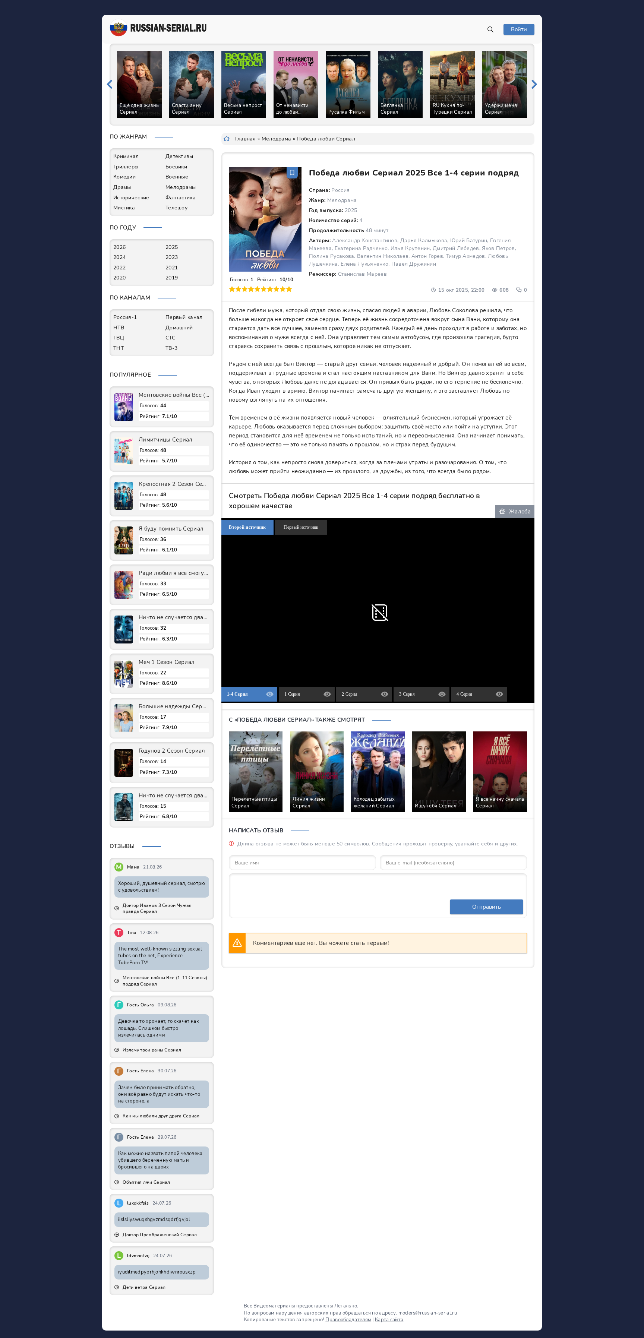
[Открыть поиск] (490, 29)
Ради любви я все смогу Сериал (174, 573)
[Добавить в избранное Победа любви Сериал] (292, 172)
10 (289, 289)
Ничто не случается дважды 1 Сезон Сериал (174, 795)
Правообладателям (348, 1319)
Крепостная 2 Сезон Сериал (174, 484)
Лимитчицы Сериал (166, 439)
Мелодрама (276, 138)
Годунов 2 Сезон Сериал (172, 751)
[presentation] (109, 84)
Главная (245, 138)
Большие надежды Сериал (174, 706)
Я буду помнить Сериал (171, 528)
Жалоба (520, 511)
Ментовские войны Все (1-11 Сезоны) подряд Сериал (174, 395)
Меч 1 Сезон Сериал (167, 662)
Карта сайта (389, 1319)
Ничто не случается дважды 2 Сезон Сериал (174, 617)
